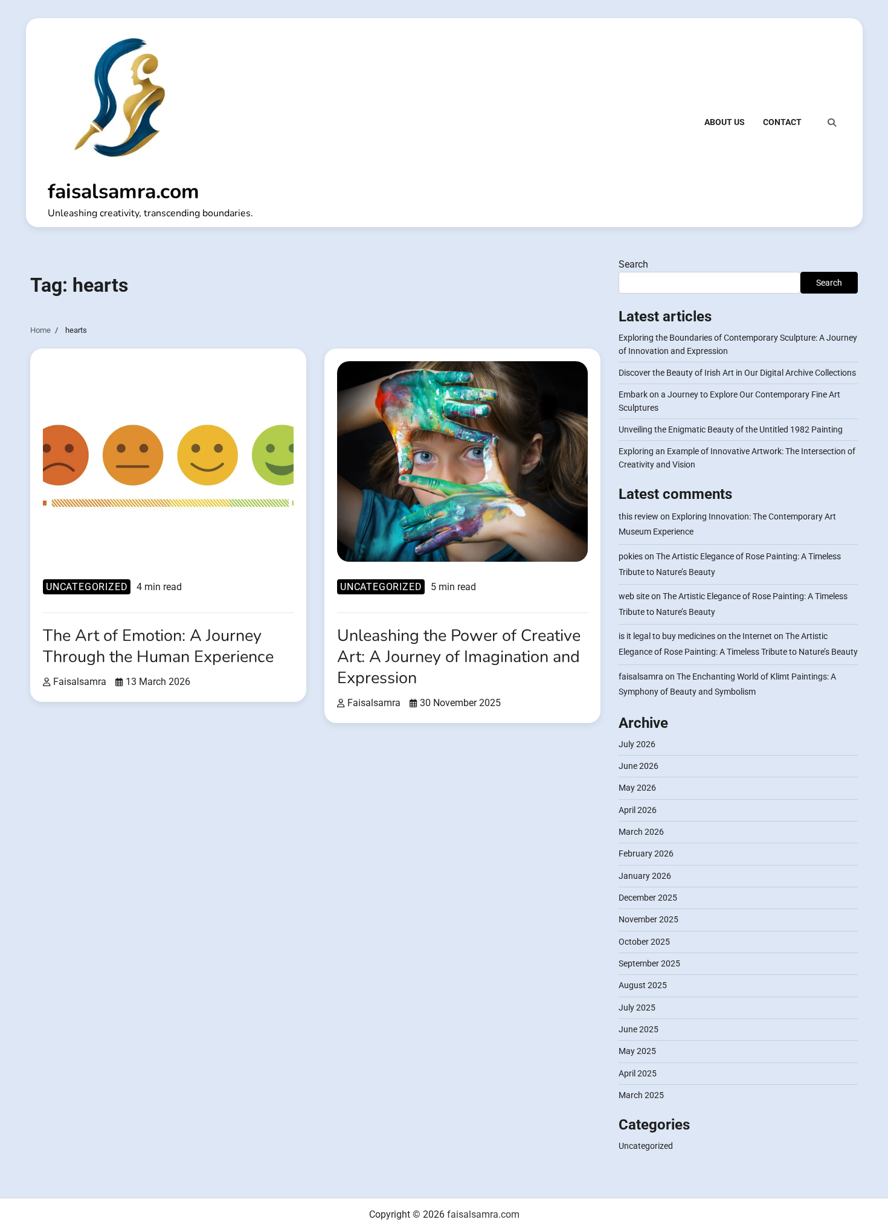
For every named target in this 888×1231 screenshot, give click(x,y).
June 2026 (638, 766)
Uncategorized (86, 587)
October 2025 (644, 942)
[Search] (832, 123)
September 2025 (649, 963)
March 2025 (641, 1095)
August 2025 (643, 985)
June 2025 (638, 1029)
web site (634, 596)
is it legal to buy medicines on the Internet (695, 636)
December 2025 (648, 897)
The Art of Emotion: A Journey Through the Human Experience (158, 646)
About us (724, 122)
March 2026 (641, 832)
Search (633, 264)
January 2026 (645, 876)
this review (638, 516)
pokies (631, 556)
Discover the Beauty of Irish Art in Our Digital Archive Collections (737, 373)
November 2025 (648, 919)
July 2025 (637, 1007)
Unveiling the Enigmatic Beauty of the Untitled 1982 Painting (731, 429)
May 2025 (637, 1051)
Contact (782, 122)
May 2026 (637, 787)
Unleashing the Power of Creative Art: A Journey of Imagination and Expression (459, 657)
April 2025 (638, 1073)
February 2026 (646, 853)
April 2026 (638, 810)
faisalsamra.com (123, 191)
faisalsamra (79, 681)
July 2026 (637, 744)
